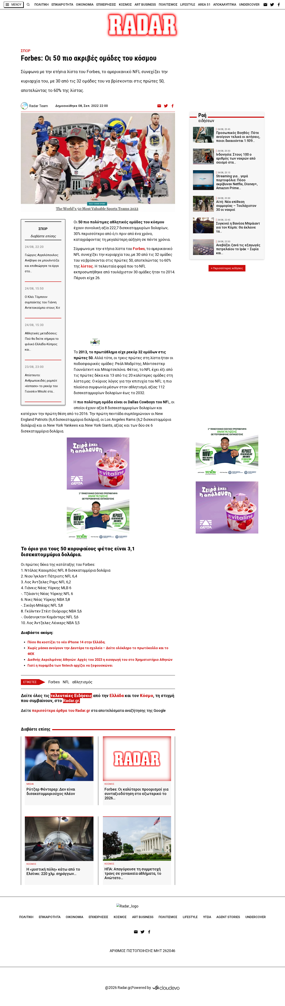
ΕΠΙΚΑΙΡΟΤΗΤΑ (62, 4)
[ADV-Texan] (121, 342)
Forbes (54, 682)
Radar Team (38, 106)
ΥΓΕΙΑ (207, 917)
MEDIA (30, 784)
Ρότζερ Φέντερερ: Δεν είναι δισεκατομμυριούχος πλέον (50, 791)
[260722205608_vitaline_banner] (98, 463)
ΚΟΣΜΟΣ (125, 4)
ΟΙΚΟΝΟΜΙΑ (84, 4)
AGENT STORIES (228, 917)
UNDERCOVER (249, 4)
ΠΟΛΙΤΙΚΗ (41, 4)
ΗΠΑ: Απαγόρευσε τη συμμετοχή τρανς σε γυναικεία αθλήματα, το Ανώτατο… (133, 873)
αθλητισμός (82, 682)
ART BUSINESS (145, 4)
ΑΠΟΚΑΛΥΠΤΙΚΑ (224, 4)
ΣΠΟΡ (25, 51)
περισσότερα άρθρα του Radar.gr (61, 710)
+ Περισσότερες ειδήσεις (227, 268)
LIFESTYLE (187, 4)
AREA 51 (204, 4)
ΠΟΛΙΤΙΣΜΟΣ (168, 4)
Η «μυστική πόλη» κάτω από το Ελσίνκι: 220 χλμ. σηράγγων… (53, 871)
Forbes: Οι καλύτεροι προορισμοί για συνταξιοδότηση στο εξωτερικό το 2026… (136, 793)
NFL (66, 682)
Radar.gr (71, 700)
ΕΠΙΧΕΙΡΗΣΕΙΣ (106, 4)
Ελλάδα (117, 695)
